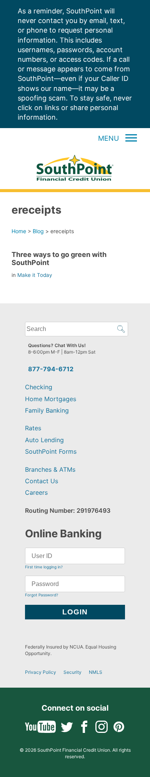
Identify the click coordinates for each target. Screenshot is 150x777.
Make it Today (34, 275)
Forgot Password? (41, 595)
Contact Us (41, 481)
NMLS (95, 672)
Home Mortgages (50, 399)
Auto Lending (44, 440)
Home (19, 231)
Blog (38, 231)
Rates (33, 428)
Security (72, 672)
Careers (36, 492)
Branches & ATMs (50, 469)
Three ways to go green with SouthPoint (59, 258)
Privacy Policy (40, 672)
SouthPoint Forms (51, 451)
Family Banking (47, 410)
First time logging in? (44, 567)
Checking (38, 387)
